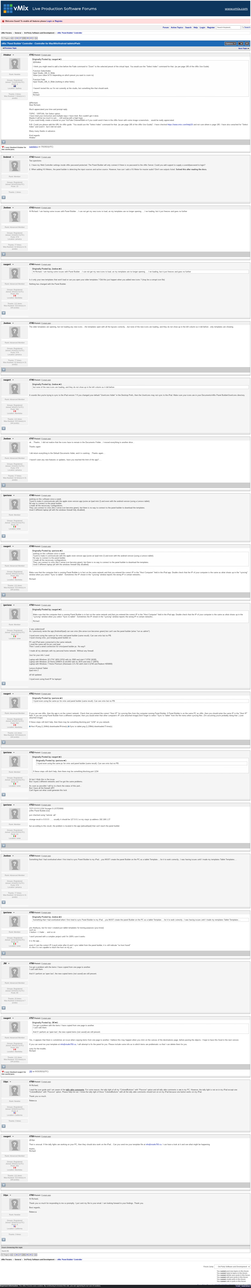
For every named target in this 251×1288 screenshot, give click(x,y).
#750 (31, 605)
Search (188, 27)
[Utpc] (14, 1095)
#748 (31, 495)
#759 (31, 1136)
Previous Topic (11, 48)
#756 (31, 963)
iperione (7, 495)
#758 (31, 1082)
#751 (31, 694)
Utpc (5, 1082)
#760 (31, 1195)
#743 (31, 207)
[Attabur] (14, 69)
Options (229, 43)
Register (58, 21)
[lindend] (14, 171)
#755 (31, 912)
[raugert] (14, 278)
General (18, 33)
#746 (31, 380)
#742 (31, 157)
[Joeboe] (14, 221)
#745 (31, 323)
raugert (7, 264)
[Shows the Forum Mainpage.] (16, 9)
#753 (31, 805)
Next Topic (243, 48)
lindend (7, 157)
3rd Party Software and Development (39, 33)
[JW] (14, 977)
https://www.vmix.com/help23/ (180, 124)
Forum (166, 27)
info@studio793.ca (68, 1044)
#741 (31, 55)
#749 (31, 546)
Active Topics (177, 27)
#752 (31, 752)
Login (49, 21)
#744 (31, 264)
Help (196, 27)
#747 (31, 438)
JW (5, 963)
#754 (31, 856)
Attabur (7, 55)
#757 (31, 1018)
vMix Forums (6, 33)
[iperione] (14, 509)
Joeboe (7, 207)
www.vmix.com (236, 8)
